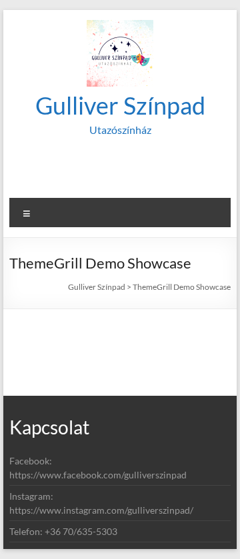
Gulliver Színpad (120, 105)
